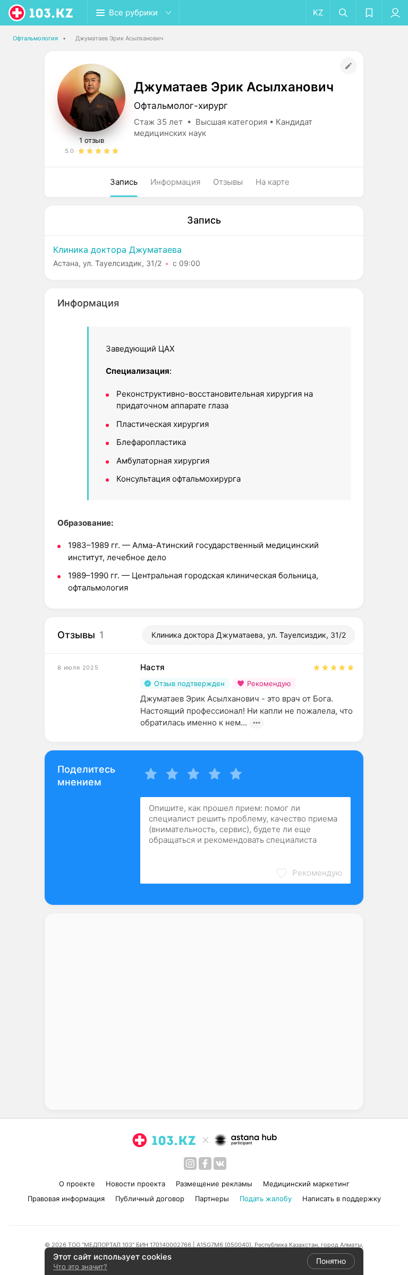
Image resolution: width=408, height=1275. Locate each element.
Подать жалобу (266, 1198)
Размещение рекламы (214, 1183)
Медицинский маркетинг (306, 1183)
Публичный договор (149, 1198)
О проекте (77, 1183)
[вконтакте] (220, 1163)
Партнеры (212, 1198)
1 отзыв (91, 140)
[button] (308, 873)
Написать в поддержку (341, 1198)
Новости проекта (135, 1183)
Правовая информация (66, 1198)
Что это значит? (80, 1266)
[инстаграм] (190, 1163)
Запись (124, 182)
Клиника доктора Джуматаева (117, 249)
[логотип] (41, 12)
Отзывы (228, 182)
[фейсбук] (205, 1163)
